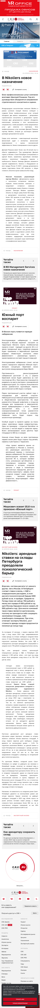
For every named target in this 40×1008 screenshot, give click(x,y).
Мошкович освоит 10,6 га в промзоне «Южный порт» (19, 507)
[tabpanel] (20, 466)
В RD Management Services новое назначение (19, 268)
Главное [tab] (6, 41)
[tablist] (20, 41)
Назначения (33, 71)
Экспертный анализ (9, 547)
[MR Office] (20, 8)
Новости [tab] (20, 41)
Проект (14, 308)
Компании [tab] (33, 41)
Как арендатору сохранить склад (19, 833)
